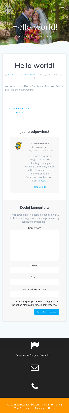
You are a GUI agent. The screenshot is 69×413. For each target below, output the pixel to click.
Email (34, 277)
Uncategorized (27, 74)
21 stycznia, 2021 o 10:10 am (40, 150)
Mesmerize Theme (45, 408)
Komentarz (34, 228)
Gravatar (42, 180)
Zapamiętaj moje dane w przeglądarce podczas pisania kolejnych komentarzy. (35, 303)
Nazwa (35, 265)
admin (10, 74)
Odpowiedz (40, 187)
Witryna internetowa (34, 289)
